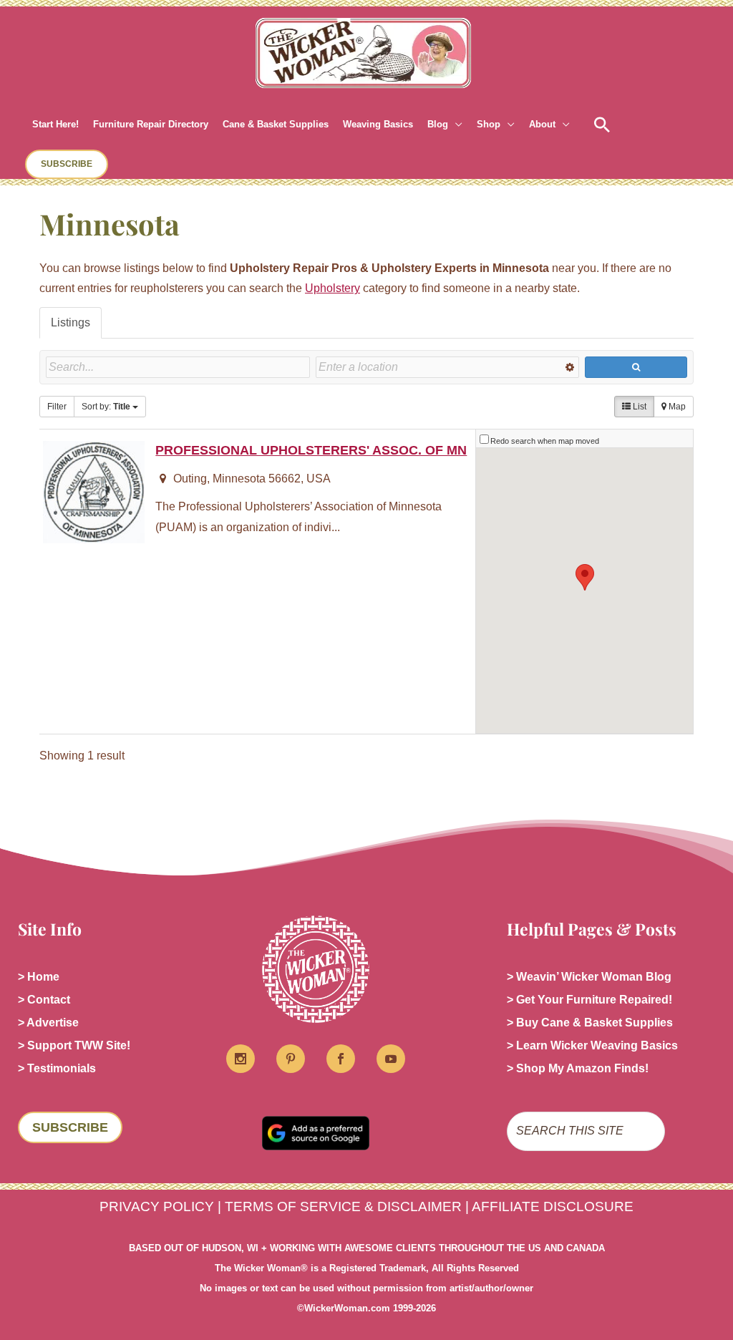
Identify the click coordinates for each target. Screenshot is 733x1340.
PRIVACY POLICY (156, 1206)
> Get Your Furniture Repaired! (589, 1000)
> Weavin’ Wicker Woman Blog (589, 977)
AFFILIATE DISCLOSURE (553, 1206)
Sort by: (106, 407)
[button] (455, 124)
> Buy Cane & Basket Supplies (590, 1022)
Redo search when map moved (544, 441)
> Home (38, 977)
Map (676, 407)
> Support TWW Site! (74, 1045)
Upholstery (332, 288)
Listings (70, 322)
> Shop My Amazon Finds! (578, 1068)
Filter (57, 407)
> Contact (44, 1000)
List (638, 407)
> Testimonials (57, 1068)
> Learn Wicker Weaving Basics (592, 1045)
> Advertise (48, 1022)
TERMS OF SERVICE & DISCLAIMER (343, 1206)
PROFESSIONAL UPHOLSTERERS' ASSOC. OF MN (311, 449)
